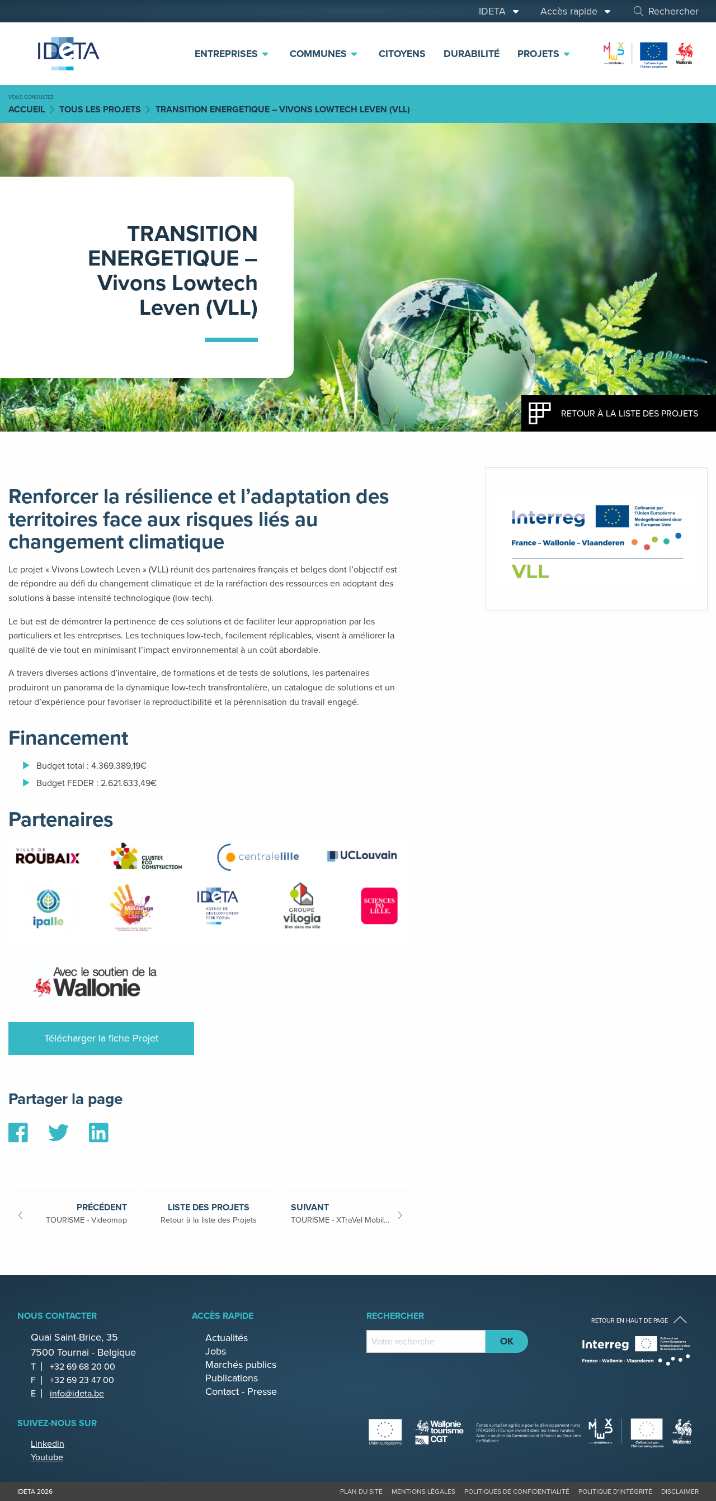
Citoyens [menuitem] (402, 53)
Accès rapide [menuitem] (571, 11)
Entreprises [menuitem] (228, 53)
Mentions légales (423, 1491)
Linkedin (47, 1443)
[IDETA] (67, 53)
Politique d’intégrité (615, 1491)
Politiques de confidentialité (516, 1491)
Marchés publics (240, 1364)
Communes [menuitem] (320, 53)
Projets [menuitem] (539, 53)
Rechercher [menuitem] (673, 11)
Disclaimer (680, 1491)
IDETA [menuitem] (495, 11)
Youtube (47, 1457)
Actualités (226, 1337)
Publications (231, 1378)
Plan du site (361, 1491)
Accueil (26, 109)
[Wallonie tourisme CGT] (474, 1432)
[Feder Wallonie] (641, 1432)
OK (507, 1341)
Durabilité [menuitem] (472, 53)
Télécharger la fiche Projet (101, 1038)
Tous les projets (100, 109)
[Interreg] (636, 1350)
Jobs (215, 1351)
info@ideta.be (77, 1393)
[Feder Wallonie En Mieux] (649, 52)
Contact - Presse (241, 1391)
